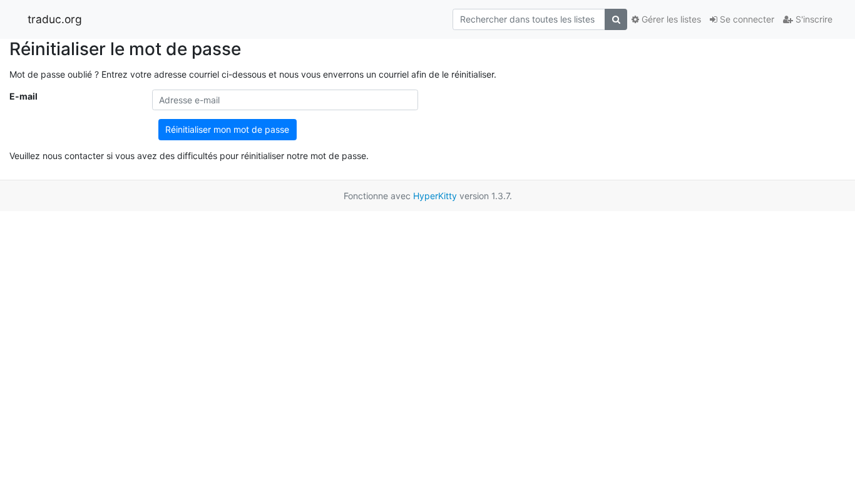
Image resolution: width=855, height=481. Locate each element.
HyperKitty (435, 195)
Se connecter (745, 19)
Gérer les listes (670, 19)
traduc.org (55, 19)
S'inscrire (812, 19)
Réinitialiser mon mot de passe (227, 129)
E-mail (23, 96)
